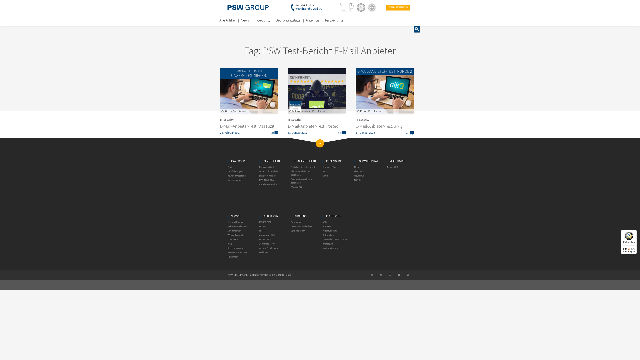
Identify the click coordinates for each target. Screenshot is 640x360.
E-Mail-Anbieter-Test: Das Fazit (247, 126)
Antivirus (312, 20)
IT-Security (262, 20)
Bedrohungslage (288, 20)
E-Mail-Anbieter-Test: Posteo (313, 126)
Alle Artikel (228, 20)
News (245, 20)
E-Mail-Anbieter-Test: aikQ (379, 126)
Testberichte (334, 20)
